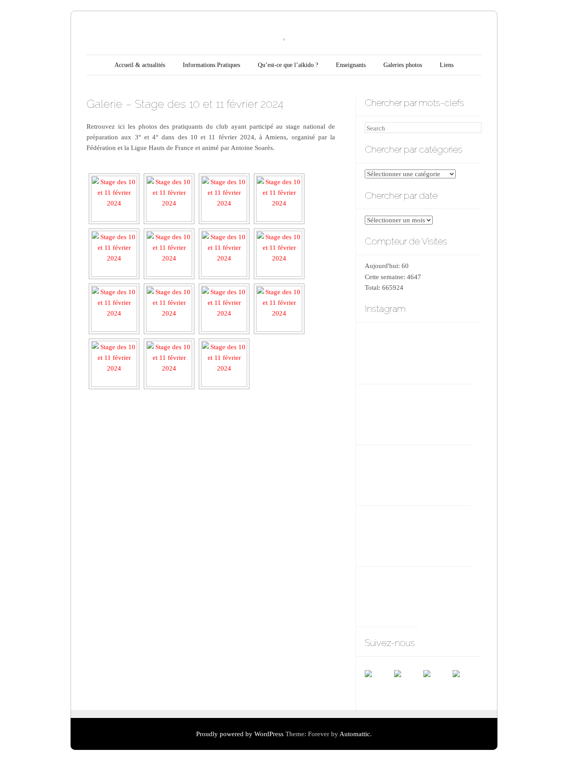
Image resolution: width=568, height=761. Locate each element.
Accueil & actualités (139, 65)
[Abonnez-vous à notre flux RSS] (408, 684)
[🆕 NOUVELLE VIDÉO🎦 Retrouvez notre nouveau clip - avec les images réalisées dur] (444, 352)
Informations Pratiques (211, 65)
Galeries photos (402, 65)
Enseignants (351, 65)
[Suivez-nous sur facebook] (379, 684)
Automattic (354, 733)
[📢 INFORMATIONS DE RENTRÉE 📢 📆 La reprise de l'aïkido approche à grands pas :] (391, 413)
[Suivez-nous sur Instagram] (467, 684)
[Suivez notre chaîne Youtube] (437, 684)
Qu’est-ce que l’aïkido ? (288, 65)
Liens (447, 65)
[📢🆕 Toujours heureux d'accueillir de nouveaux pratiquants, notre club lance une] (391, 352)
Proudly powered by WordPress (240, 733)
